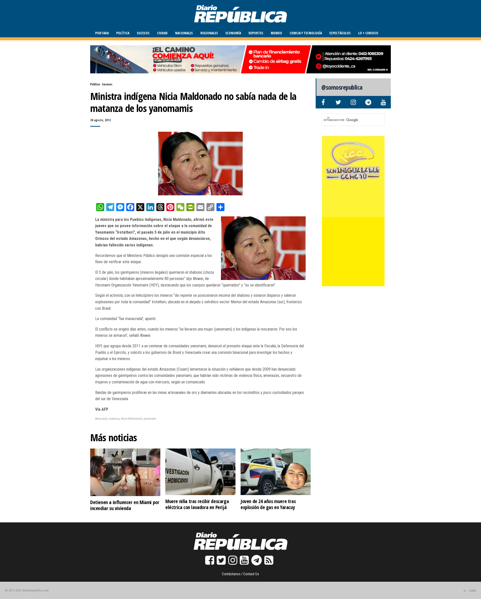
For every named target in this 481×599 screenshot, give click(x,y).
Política (122, 33)
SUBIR (472, 590)
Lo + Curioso (368, 33)
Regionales (209, 33)
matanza (114, 418)
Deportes (256, 33)
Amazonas (101, 418)
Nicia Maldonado (131, 418)
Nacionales (184, 33)
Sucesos (143, 33)
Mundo (276, 33)
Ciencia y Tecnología (306, 33)
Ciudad (162, 33)
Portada (102, 33)
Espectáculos (340, 33)
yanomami (150, 418)
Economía (233, 33)
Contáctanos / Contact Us (240, 574)
